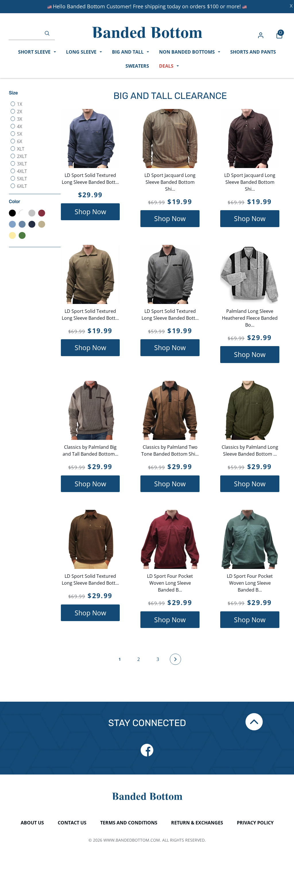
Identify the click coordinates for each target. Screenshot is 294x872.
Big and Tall (128, 52)
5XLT (21, 178)
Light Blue (12, 224)
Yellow (12, 235)
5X (19, 134)
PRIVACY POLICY (255, 823)
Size (13, 92)
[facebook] (147, 750)
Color (14, 201)
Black (12, 213)
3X (19, 119)
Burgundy (41, 213)
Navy (31, 224)
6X (19, 141)
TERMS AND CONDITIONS (128, 823)
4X (19, 126)
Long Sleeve (82, 52)
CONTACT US (72, 823)
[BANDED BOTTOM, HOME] (147, 32)
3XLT (21, 164)
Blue (22, 224)
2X (19, 111)
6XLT (21, 186)
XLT (20, 149)
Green (22, 235)
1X (19, 104)
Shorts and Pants (253, 52)
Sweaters (137, 66)
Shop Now (90, 211)
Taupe (41, 224)
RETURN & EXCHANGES (197, 823)
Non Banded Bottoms (187, 52)
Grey (31, 213)
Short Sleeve (35, 52)
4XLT (21, 171)
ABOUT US (32, 823)
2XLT (21, 156)
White (22, 213)
